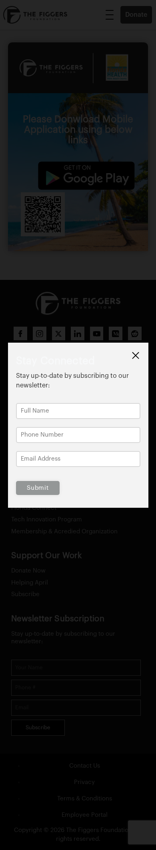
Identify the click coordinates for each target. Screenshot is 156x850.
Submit (38, 488)
